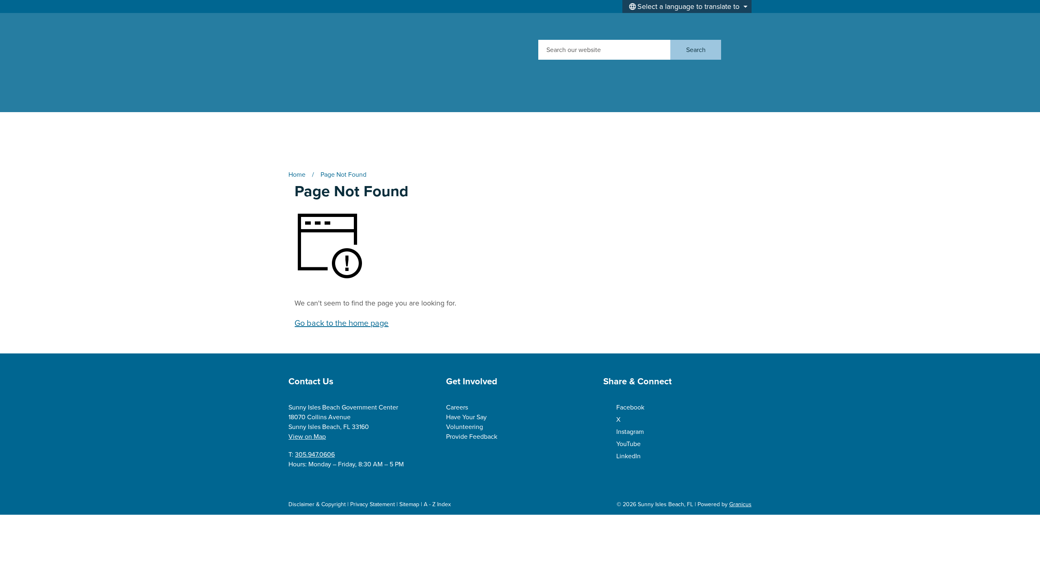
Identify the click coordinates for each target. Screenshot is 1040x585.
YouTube (628, 443)
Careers (457, 407)
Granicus (740, 504)
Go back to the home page (341, 323)
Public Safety (312, 142)
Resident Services (598, 118)
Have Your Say (466, 417)
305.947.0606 (315, 454)
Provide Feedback (471, 436)
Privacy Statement (372, 504)
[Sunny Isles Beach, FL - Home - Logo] (365, 49)
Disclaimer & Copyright (317, 504)
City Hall (396, 118)
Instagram (630, 431)
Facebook (630, 407)
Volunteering (464, 426)
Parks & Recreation (507, 118)
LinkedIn (628, 456)
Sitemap (409, 504)
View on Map (307, 436)
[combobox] (687, 6)
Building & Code (688, 118)
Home (297, 174)
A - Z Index (437, 504)
